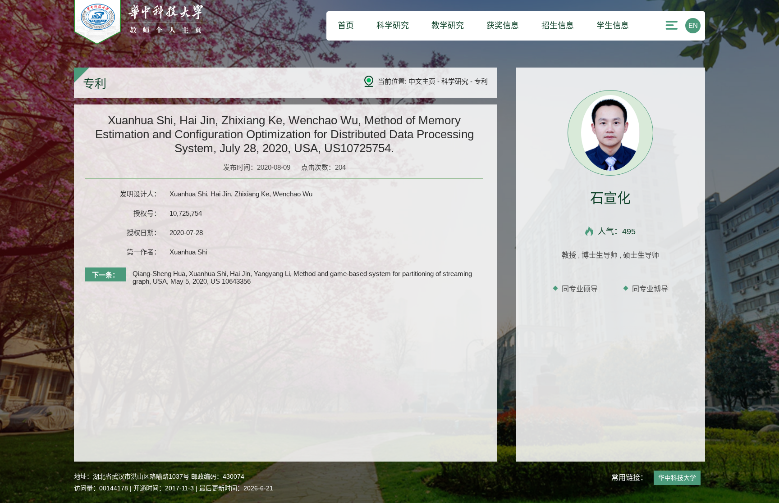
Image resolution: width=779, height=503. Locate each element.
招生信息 (557, 25)
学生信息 (612, 25)
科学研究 (392, 25)
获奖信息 (502, 25)
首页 (346, 25)
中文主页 (421, 81)
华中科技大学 (677, 477)
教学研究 (447, 25)
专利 (481, 81)
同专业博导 (650, 289)
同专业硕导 (580, 289)
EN (693, 25)
